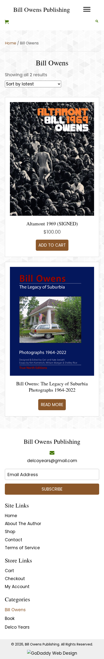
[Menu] (86, 9)
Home (10, 43)
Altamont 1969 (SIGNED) (52, 223)
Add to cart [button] (52, 245)
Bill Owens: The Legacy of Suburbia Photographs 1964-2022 (52, 386)
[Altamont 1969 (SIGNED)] (52, 158)
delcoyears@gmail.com (52, 461)
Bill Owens (15, 610)
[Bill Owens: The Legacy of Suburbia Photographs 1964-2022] (52, 321)
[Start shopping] (7, 22)
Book (10, 618)
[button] (52, 489)
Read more (52, 405)
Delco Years (17, 627)
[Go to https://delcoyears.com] (41, 9)
